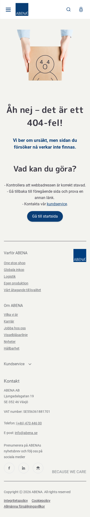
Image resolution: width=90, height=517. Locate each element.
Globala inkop (14, 270)
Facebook (9, 468)
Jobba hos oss (15, 328)
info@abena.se (26, 433)
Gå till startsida (45, 216)
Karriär (9, 321)
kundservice (57, 204)
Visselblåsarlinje (16, 335)
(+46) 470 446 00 (29, 423)
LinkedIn (23, 468)
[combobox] (69, 9)
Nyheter (10, 342)
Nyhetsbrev (38, 468)
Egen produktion (16, 283)
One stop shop (14, 263)
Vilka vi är (11, 315)
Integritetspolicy (16, 501)
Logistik (10, 276)
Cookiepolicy (41, 501)
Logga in (81, 9)
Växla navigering (8, 9)
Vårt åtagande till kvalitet (22, 290)
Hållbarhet (11, 348)
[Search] (69, 9)
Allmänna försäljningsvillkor (24, 506)
